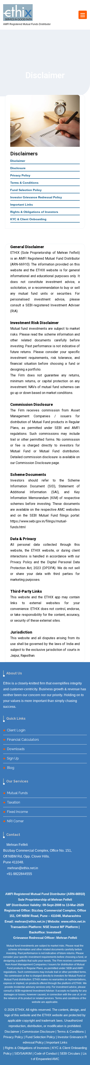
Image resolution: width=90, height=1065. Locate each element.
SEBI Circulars (70, 1053)
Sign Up (13, 758)
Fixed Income (17, 812)
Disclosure (18, 168)
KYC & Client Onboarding (28, 219)
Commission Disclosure (38, 1031)
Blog (10, 768)
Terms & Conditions (24, 182)
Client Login (16, 730)
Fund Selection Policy (26, 190)
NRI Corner (15, 821)
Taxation (13, 802)
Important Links (21, 204)
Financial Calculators (23, 740)
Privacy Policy (20, 175)
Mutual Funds (17, 793)
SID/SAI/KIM (23, 1053)
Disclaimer (17, 160)
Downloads (16, 749)
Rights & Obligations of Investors (34, 212)
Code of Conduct (45, 1053)
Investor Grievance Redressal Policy (36, 197)
